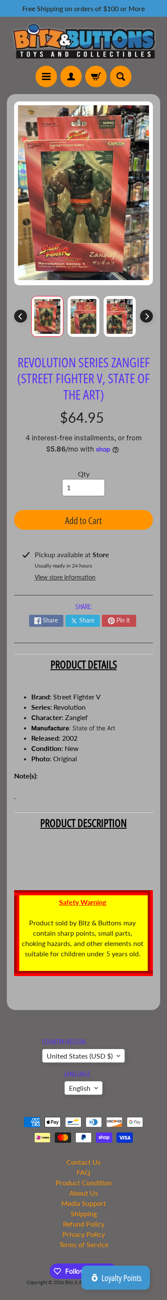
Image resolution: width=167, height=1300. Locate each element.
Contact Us (83, 1162)
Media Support (83, 1203)
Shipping (84, 1213)
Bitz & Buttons (80, 1282)
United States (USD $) (80, 1056)
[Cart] (96, 76)
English (79, 1088)
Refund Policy (83, 1224)
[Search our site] (120, 76)
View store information (65, 577)
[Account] (71, 76)
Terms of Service (83, 1244)
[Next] (146, 316)
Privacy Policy (84, 1234)
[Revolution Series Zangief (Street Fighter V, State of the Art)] (47, 316)
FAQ (83, 1172)
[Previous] (20, 316)
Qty (83, 474)
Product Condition (84, 1182)
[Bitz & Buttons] (83, 41)
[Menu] (46, 76)
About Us (83, 1193)
